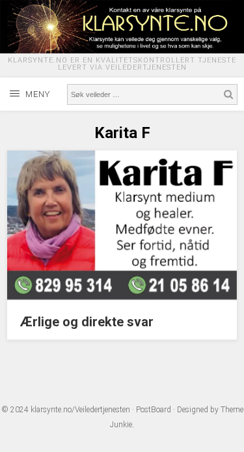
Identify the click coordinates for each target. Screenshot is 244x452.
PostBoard (153, 409)
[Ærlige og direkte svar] (122, 296)
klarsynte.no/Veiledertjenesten (80, 409)
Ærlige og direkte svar (87, 322)
